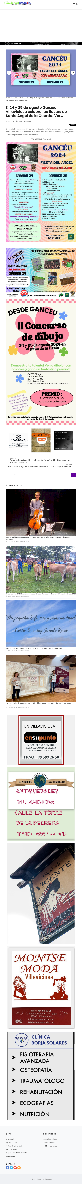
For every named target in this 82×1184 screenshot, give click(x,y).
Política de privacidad (14, 1146)
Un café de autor (12, 1149)
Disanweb (48, 1179)
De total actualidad (24, 121)
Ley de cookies (11, 1142)
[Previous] (9, 73)
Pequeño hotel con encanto (16, 1153)
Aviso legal (10, 1139)
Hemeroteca (10, 1156)
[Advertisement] (41, 25)
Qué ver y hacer (49, 1142)
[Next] (73, 73)
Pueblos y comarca (50, 1146)
